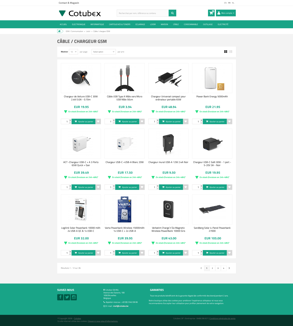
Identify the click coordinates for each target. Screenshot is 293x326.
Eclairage (140, 24)
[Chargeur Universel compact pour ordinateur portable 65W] (168, 78)
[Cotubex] (87, 13)
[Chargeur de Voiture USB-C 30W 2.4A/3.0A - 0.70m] (81, 78)
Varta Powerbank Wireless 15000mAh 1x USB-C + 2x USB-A (125, 229)
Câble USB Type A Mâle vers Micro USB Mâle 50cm (124, 98)
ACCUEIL (63, 24)
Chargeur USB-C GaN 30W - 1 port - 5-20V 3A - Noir (212, 163)
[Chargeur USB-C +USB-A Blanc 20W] (125, 144)
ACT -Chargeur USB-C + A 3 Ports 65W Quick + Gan (80, 163)
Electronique (78, 24)
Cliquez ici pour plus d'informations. (103, 321)
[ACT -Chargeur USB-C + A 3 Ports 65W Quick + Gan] (81, 144)
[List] (230, 52)
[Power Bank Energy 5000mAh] (212, 78)
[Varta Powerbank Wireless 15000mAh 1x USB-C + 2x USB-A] (125, 209)
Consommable (191, 24)
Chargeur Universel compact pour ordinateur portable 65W (168, 98)
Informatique (97, 24)
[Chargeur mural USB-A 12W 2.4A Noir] (168, 144)
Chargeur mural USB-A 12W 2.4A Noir (168, 162)
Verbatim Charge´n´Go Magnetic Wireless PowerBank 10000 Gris (168, 229)
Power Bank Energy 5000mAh (212, 96)
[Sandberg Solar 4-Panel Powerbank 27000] (212, 209)
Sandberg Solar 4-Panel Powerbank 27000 (212, 229)
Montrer (64, 51)
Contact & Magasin (69, 3)
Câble (176, 24)
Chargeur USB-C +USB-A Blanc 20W (125, 162)
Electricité (223, 24)
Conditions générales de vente (222, 318)
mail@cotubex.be (120, 306)
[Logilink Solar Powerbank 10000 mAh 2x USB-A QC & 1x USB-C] (81, 209)
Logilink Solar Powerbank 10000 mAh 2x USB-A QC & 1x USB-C (80, 229)
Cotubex (77, 318)
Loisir (153, 24)
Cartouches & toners (119, 24)
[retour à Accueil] (59, 31)
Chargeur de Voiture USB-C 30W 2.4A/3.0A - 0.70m (81, 98)
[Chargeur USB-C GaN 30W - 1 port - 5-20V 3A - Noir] (212, 144)
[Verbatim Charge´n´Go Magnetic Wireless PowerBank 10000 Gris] (168, 209)
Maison (164, 24)
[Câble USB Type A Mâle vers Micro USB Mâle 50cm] (125, 78)
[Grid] (225, 52)
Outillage (208, 24)
